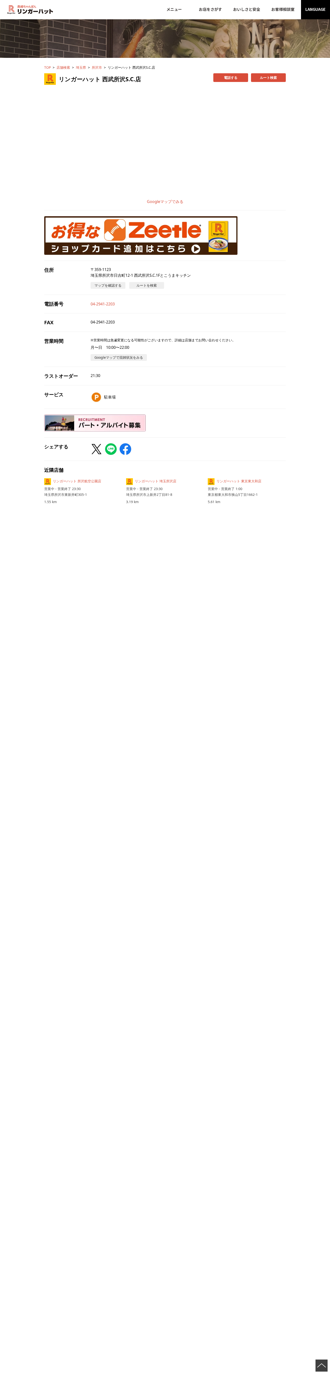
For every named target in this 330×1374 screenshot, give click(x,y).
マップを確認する (108, 285)
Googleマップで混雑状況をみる (118, 357)
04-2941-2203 (103, 304)
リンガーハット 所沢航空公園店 (77, 481)
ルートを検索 (146, 285)
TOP (47, 67)
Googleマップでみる (165, 201)
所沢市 (97, 67)
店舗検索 (63, 67)
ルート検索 (268, 77)
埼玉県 (81, 67)
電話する (230, 77)
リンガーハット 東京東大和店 (238, 481)
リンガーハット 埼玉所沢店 (155, 481)
